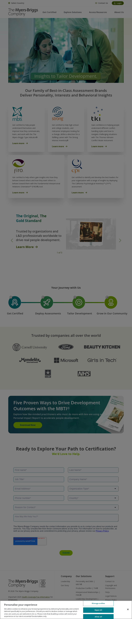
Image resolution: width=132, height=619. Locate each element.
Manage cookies (98, 603)
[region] (66, 610)
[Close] (128, 609)
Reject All (98, 610)
